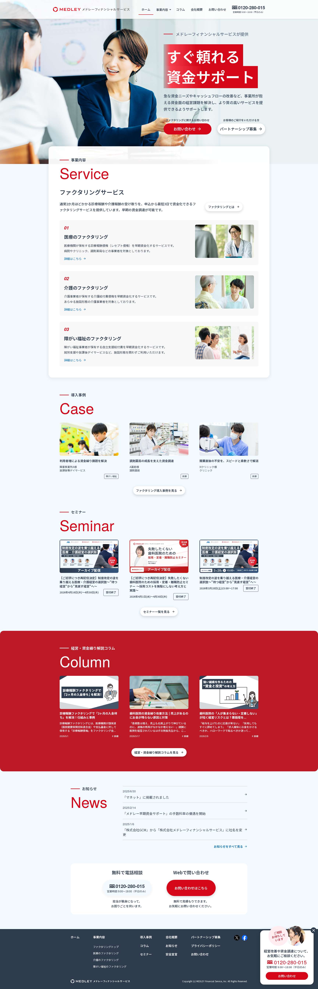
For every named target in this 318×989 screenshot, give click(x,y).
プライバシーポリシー (205, 946)
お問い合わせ (217, 9)
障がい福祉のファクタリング (109, 966)
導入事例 (146, 937)
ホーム (146, 9)
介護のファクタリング (106, 960)
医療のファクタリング (106, 953)
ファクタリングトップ (106, 947)
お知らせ (171, 946)
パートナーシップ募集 (205, 937)
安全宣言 (171, 954)
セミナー (146, 954)
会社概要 (197, 9)
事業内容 (99, 937)
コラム (180, 9)
